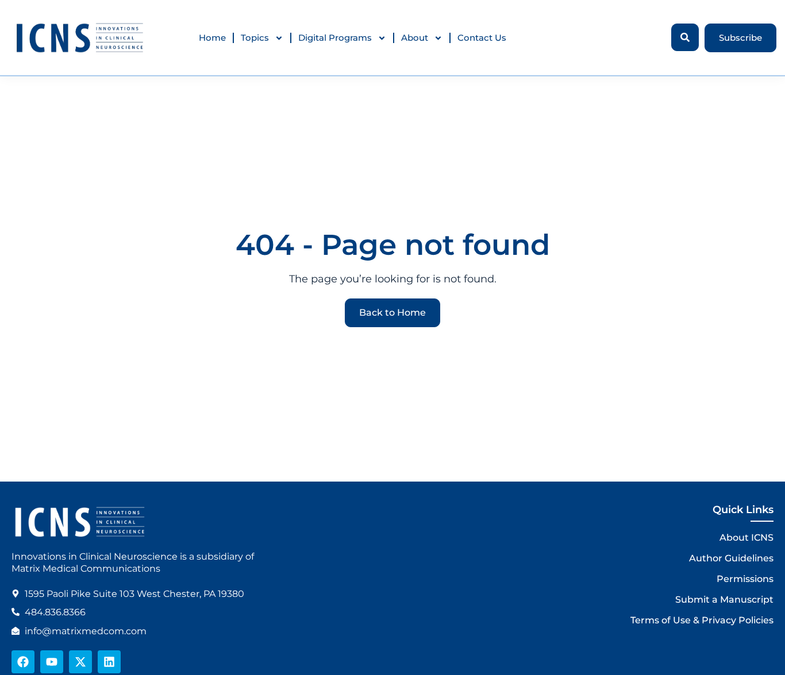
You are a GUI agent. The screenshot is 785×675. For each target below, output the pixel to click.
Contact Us (481, 37)
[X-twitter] (80, 661)
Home (212, 37)
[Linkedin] (109, 661)
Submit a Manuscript (724, 599)
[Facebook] (22, 661)
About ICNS (746, 537)
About (414, 37)
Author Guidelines (731, 558)
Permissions (745, 578)
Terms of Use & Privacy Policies (702, 620)
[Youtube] (51, 661)
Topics (255, 37)
